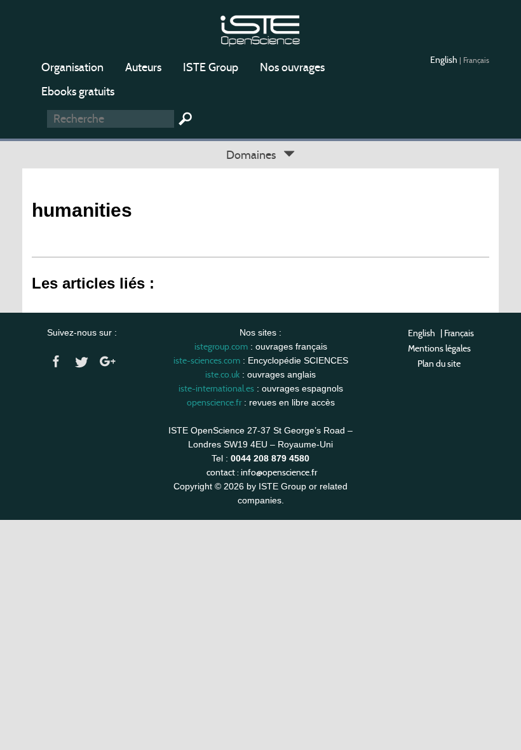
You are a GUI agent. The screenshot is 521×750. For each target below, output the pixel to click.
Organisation (72, 67)
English (444, 59)
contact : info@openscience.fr (261, 472)
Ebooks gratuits (77, 92)
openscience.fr (214, 402)
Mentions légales (439, 348)
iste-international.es (216, 388)
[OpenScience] (260, 29)
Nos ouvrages (292, 67)
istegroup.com (221, 346)
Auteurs (143, 67)
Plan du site (439, 363)
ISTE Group (210, 67)
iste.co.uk (222, 374)
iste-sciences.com (206, 360)
